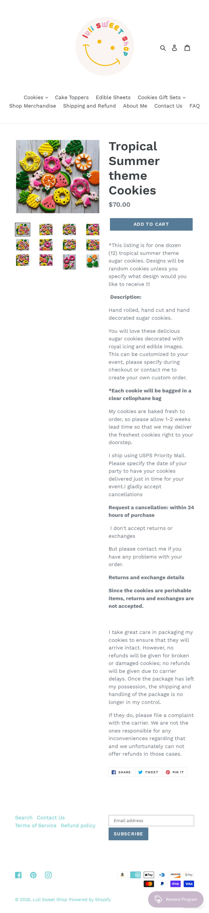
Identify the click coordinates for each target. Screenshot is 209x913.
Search (24, 817)
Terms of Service (36, 825)
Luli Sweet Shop (50, 899)
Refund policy (78, 825)
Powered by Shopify (90, 899)
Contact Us (51, 817)
